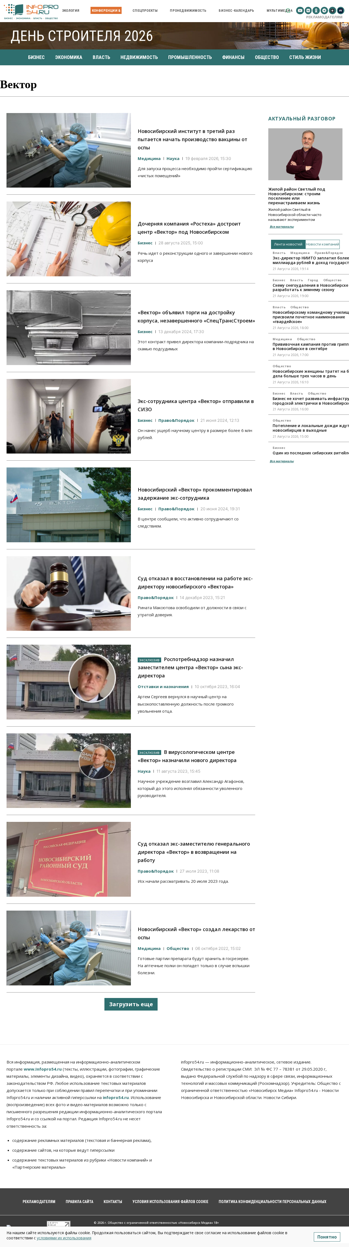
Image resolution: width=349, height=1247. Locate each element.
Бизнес (145, 242)
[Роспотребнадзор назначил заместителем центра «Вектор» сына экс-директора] (69, 682)
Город (313, 280)
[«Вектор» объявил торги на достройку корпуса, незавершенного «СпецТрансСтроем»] (69, 327)
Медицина (149, 158)
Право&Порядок (176, 420)
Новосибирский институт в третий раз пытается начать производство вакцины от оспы (192, 139)
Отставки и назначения (163, 686)
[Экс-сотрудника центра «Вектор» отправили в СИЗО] (69, 416)
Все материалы (282, 226)
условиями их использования (64, 1237)
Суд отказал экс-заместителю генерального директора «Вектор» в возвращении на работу (194, 851)
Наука (173, 158)
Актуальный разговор (302, 118)
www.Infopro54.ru (43, 1069)
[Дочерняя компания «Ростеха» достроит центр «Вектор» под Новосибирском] (69, 239)
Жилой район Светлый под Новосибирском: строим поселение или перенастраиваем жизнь (296, 195)
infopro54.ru (116, 1097)
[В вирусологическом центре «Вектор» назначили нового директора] (69, 770)
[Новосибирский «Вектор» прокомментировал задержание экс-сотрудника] (69, 504)
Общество (178, 948)
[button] (288, 10)
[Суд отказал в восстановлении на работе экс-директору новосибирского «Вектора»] (69, 593)
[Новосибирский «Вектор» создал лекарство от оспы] (69, 948)
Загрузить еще (131, 1004)
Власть (279, 252)
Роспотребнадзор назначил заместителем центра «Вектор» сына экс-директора (190, 667)
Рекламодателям (324, 16)
